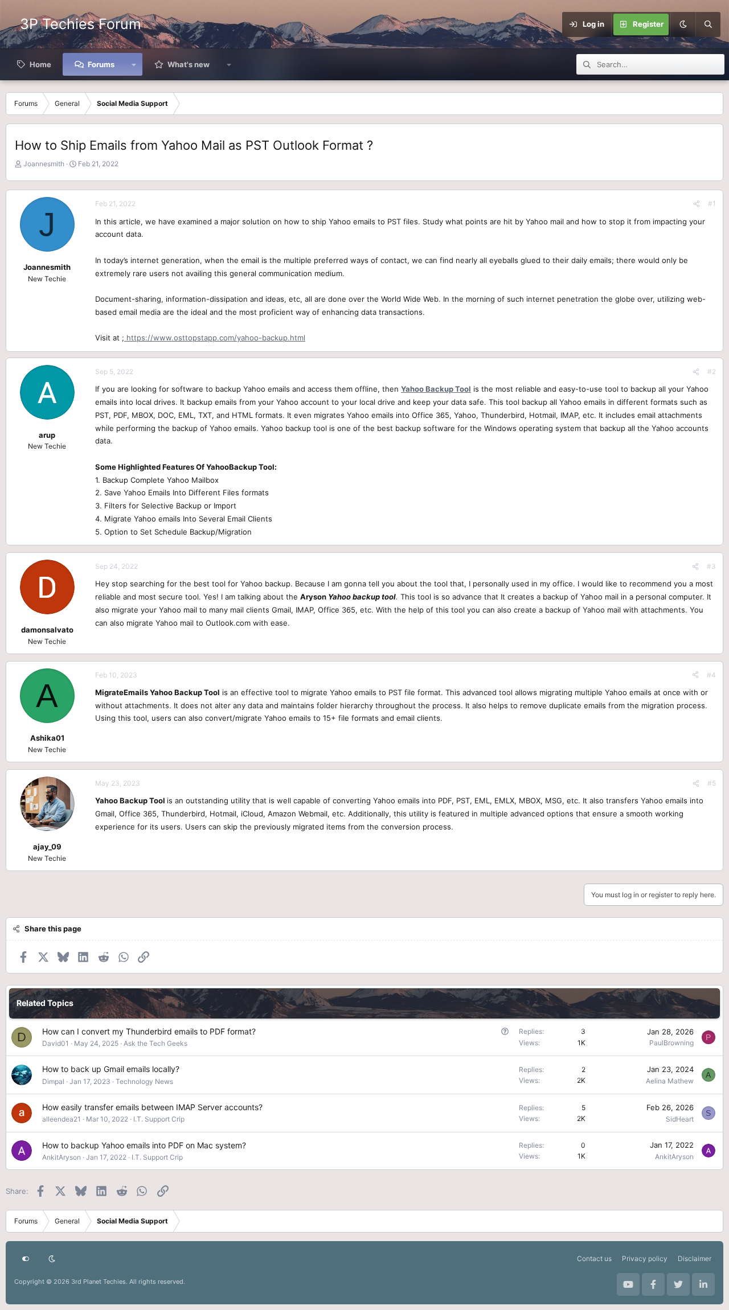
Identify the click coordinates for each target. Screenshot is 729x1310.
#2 (711, 371)
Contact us (594, 1258)
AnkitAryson (61, 1157)
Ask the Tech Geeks (155, 1043)
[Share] (696, 203)
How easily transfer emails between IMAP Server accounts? (152, 1107)
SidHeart (680, 1119)
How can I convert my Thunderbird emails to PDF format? (149, 1031)
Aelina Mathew (670, 1081)
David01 (55, 1043)
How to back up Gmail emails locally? (110, 1069)
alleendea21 (61, 1119)
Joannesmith (43, 163)
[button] (134, 64)
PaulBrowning (671, 1042)
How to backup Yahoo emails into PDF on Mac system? (144, 1145)
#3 (711, 566)
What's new (188, 64)
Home (40, 64)
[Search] (707, 24)
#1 (712, 203)
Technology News (144, 1081)
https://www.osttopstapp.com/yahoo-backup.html (214, 337)
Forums (101, 64)
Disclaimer (694, 1258)
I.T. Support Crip (159, 1119)
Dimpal (53, 1081)
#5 (711, 783)
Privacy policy (644, 1258)
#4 (711, 675)
